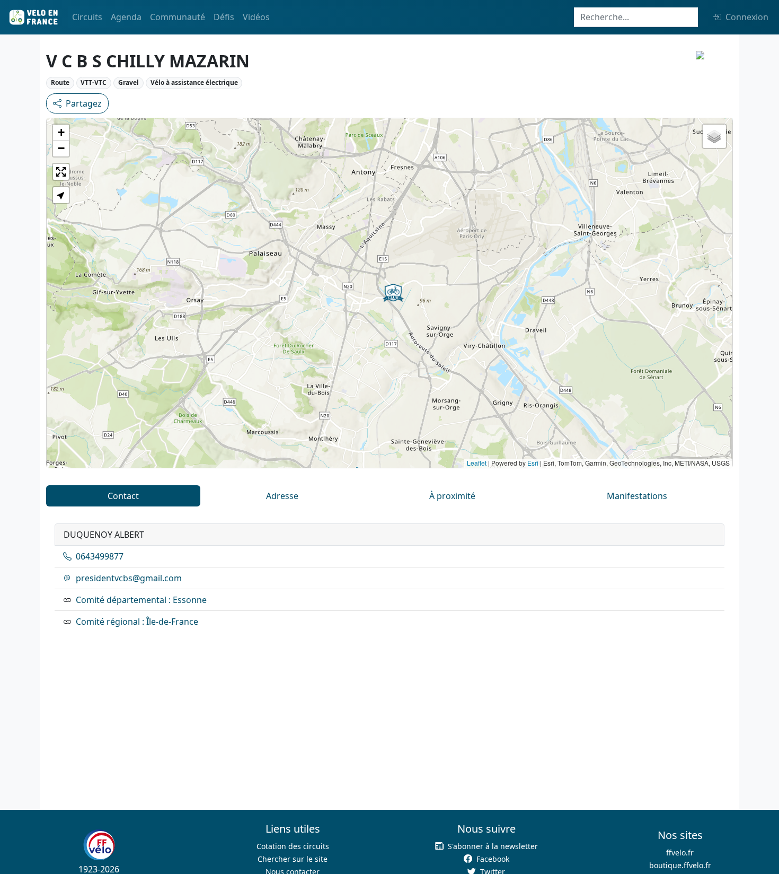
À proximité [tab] (452, 496)
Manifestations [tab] (637, 496)
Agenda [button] (126, 17)
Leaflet (476, 462)
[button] (393, 293)
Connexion (746, 17)
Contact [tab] (123, 496)
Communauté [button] (177, 17)
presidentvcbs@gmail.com (129, 578)
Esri (532, 462)
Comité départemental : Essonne (141, 600)
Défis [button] (224, 17)
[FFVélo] (99, 845)
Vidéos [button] (256, 17)
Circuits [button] (87, 17)
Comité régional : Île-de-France (137, 621)
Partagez (84, 103)
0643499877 (99, 556)
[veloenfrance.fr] (32, 17)
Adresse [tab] (282, 496)
